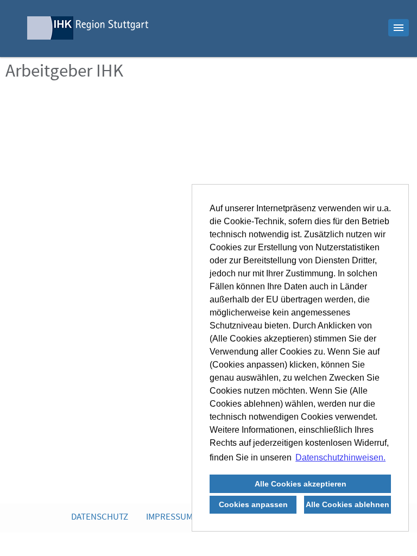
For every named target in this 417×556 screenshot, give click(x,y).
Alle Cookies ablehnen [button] (347, 504)
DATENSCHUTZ (99, 518)
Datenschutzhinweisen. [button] (340, 457)
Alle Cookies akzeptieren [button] (300, 483)
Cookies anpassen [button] (253, 504)
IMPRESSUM (169, 518)
